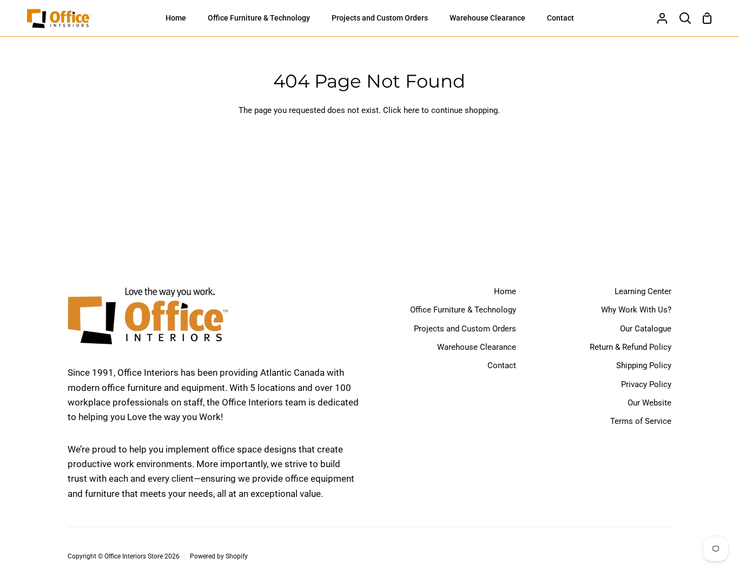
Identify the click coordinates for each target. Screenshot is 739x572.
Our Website (649, 403)
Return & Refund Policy (630, 347)
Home (505, 291)
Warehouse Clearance (476, 347)
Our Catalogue (645, 329)
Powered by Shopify (219, 556)
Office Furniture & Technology (463, 310)
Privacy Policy (646, 384)
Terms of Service (640, 421)
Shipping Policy (643, 365)
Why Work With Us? (636, 310)
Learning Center (643, 291)
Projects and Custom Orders (465, 329)
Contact (501, 365)
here (411, 110)
